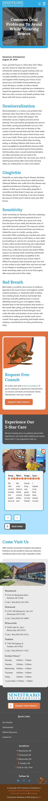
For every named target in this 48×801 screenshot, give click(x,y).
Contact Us (6, 737)
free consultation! (31, 386)
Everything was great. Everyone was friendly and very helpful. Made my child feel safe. (27, 492)
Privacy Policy (21, 791)
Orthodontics (7, 727)
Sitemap (11, 791)
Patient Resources (9, 732)
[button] (44, 3)
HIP (39, 797)
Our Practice (7, 722)
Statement (34, 793)
